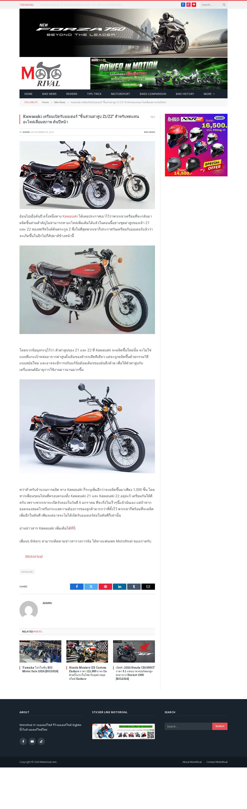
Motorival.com (48, 762)
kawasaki (27, 571)
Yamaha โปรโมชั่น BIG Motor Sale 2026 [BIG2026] (40, 669)
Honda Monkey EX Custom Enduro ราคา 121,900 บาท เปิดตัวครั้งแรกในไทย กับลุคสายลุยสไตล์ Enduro (83, 5)
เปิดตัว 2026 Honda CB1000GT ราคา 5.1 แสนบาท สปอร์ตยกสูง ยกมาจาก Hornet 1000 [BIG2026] (135, 673)
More (207, 94)
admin (26, 132)
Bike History (185, 94)
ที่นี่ (73, 528)
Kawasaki (70, 216)
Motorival (34, 556)
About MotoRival (192, 762)
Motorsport (120, 94)
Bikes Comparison (153, 94)
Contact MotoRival (217, 762)
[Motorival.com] (41, 73)
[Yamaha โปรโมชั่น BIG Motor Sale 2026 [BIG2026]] (40, 651)
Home (28, 94)
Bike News (49, 94)
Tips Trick (94, 94)
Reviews (71, 94)
